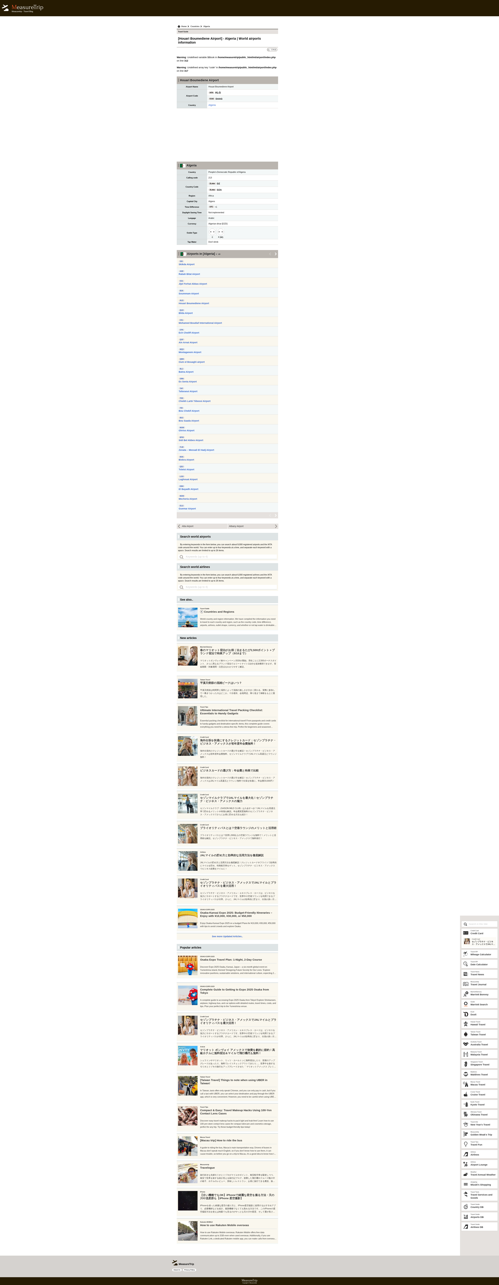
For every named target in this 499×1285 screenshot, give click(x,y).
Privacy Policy (189, 1270)
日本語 (273, 50)
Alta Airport (187, 526)
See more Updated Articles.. (227, 936)
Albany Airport (236, 526)
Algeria (212, 105)
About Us (176, 1270)
